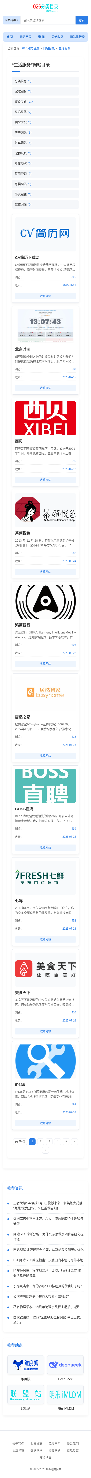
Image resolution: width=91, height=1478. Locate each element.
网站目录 (26, 37)
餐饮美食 (24, 101)
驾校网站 (23, 204)
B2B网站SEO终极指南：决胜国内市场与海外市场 (48, 1260)
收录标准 (36, 1443)
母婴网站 (23, 184)
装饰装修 (23, 112)
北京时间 (22, 349)
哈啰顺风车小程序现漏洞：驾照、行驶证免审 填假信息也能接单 (47, 1273)
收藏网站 (45, 296)
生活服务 (64, 48)
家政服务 (23, 91)
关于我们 (18, 1443)
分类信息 (23, 81)
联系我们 (73, 1443)
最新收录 (57, 37)
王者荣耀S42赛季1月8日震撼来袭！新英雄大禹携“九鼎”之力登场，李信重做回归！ (48, 1205)
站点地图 (45, 1457)
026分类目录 (30, 48)
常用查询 (23, 173)
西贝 (19, 441)
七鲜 (19, 901)
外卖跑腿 (23, 194)
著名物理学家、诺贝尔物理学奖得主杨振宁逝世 (46, 1307)
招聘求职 (23, 122)
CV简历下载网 (27, 257)
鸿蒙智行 (22, 625)
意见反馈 (73, 1450)
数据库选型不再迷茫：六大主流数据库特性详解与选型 (48, 1221)
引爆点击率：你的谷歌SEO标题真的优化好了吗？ (48, 1286)
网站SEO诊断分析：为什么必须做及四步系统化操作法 (48, 1236)
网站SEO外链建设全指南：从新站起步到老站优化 (48, 1249)
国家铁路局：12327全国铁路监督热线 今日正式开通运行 (48, 1319)
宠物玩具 (23, 153)
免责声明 (55, 1443)
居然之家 (22, 717)
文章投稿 (18, 1450)
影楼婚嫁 (23, 163)
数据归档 (36, 1450)
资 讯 (41, 37)
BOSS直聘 (24, 809)
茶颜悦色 (22, 533)
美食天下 (22, 993)
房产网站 (23, 132)
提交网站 (55, 1450)
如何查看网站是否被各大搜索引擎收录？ (41, 1296)
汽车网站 (23, 142)
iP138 (20, 1085)
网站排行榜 (77, 37)
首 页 (9, 37)
